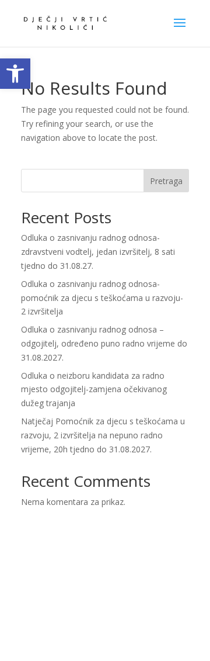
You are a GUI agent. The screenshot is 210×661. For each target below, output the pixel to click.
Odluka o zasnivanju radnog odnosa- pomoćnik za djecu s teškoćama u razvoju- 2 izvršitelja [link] (102, 297)
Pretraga (166, 180)
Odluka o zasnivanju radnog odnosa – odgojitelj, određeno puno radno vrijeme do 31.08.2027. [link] (104, 343)
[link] (15, 73)
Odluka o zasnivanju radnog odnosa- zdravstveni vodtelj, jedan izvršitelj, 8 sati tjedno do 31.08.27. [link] (98, 251)
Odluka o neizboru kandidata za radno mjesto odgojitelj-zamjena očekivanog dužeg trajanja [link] (94, 389)
